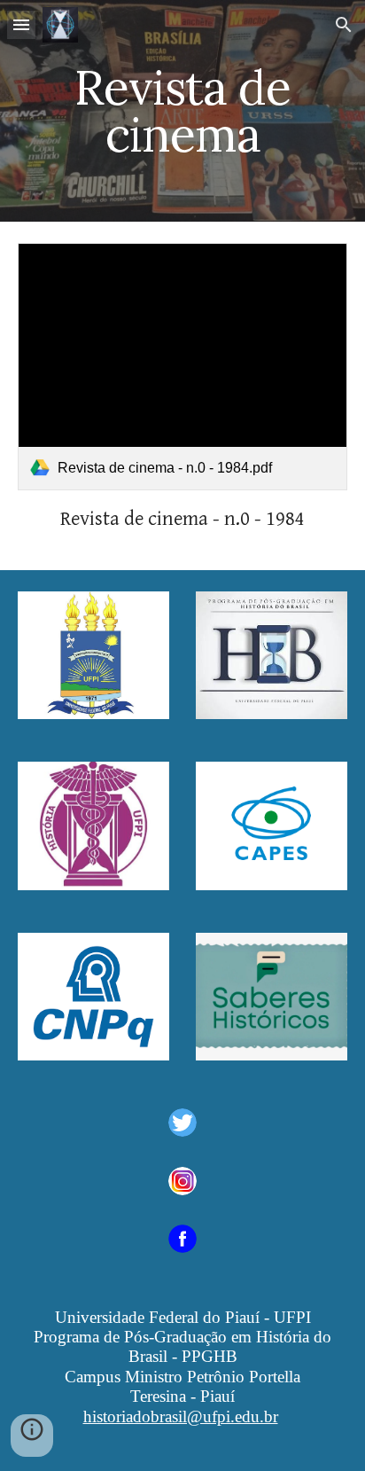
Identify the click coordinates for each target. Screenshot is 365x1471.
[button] (21, 24)
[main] (182, 111)
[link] (182, 366)
